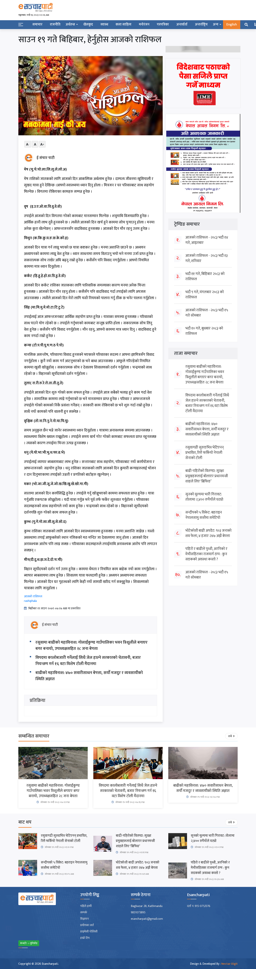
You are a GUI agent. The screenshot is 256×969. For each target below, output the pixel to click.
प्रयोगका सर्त (87, 925)
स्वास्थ (104, 24)
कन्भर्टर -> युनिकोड (28, 943)
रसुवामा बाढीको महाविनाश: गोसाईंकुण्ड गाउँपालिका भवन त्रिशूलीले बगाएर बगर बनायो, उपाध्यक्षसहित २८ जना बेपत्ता (91, 645)
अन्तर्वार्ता (181, 24)
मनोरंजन (144, 24)
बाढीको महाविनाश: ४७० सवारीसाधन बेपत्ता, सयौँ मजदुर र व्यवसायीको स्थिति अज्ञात (89, 676)
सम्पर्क (83, 912)
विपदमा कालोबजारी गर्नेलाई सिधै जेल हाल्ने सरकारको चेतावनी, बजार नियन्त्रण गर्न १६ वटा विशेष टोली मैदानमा (88, 660)
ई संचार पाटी (46, 158)
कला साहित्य (123, 24)
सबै (230, 736)
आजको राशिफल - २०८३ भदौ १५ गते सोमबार (206, 313)
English (231, 24)
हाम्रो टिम (85, 938)
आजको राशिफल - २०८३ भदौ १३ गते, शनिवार (206, 258)
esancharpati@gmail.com (147, 919)
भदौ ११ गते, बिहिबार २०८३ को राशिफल (205, 276)
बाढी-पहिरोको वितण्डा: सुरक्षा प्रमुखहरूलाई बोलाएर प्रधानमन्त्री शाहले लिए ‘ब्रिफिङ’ (206, 476)
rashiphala (30, 601)
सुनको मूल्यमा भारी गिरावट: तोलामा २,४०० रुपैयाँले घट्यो (204, 497)
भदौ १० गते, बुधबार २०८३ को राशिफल (204, 331)
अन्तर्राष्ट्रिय (201, 24)
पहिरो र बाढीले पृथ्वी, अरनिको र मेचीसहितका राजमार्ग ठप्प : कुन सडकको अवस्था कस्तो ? (206, 554)
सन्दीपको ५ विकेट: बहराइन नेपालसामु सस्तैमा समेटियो (203, 515)
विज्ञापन (84, 919)
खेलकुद (88, 24)
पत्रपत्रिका (163, 24)
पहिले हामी (86, 906)
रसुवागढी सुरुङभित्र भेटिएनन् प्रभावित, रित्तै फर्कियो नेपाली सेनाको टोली (204, 453)
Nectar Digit (229, 963)
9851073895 (138, 912)
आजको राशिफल (33, 596)
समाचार (37, 24)
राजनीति (55, 24)
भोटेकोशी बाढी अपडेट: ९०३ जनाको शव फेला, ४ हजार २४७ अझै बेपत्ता (208, 533)
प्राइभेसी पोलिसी (88, 931)
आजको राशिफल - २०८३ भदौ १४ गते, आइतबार (206, 240)
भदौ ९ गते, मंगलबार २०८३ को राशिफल (204, 294)
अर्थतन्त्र (70, 24)
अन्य (215, 24)
